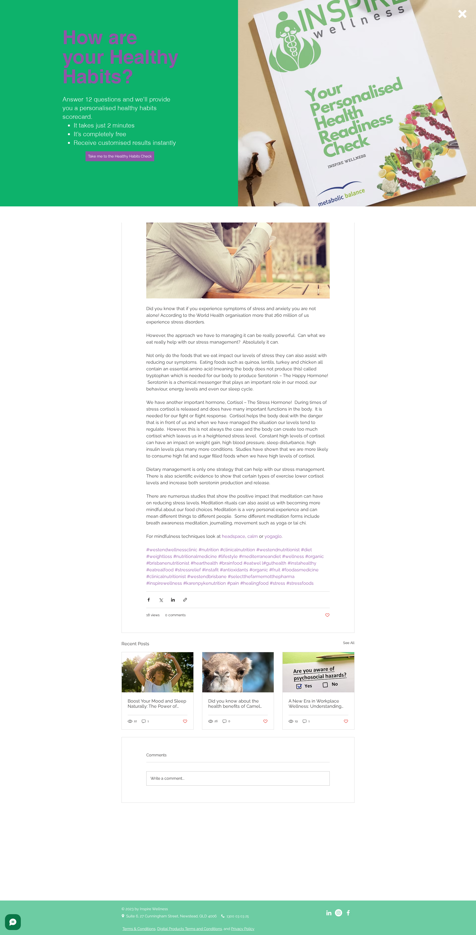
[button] (462, 14)
